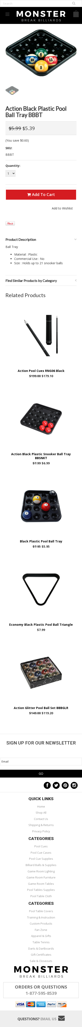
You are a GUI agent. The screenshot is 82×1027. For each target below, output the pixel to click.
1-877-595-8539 (41, 993)
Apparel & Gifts (41, 936)
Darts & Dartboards (41, 948)
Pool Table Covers (41, 911)
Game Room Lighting (41, 871)
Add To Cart (43, 194)
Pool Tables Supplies (41, 890)
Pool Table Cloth (41, 896)
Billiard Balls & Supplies (41, 865)
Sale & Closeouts (41, 961)
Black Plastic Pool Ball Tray (41, 541)
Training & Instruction (41, 917)
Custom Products (41, 923)
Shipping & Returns (41, 825)
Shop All (41, 813)
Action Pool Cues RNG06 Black (41, 371)
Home (41, 806)
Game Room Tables (41, 884)
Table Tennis (41, 942)
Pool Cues (41, 846)
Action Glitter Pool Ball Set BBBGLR (41, 708)
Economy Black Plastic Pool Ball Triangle (41, 625)
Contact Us (41, 819)
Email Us (48, 1019)
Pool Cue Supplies (41, 859)
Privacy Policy (41, 831)
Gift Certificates (41, 955)
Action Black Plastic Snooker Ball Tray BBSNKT (41, 456)
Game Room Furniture (41, 877)
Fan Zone (41, 930)
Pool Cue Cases (41, 853)
